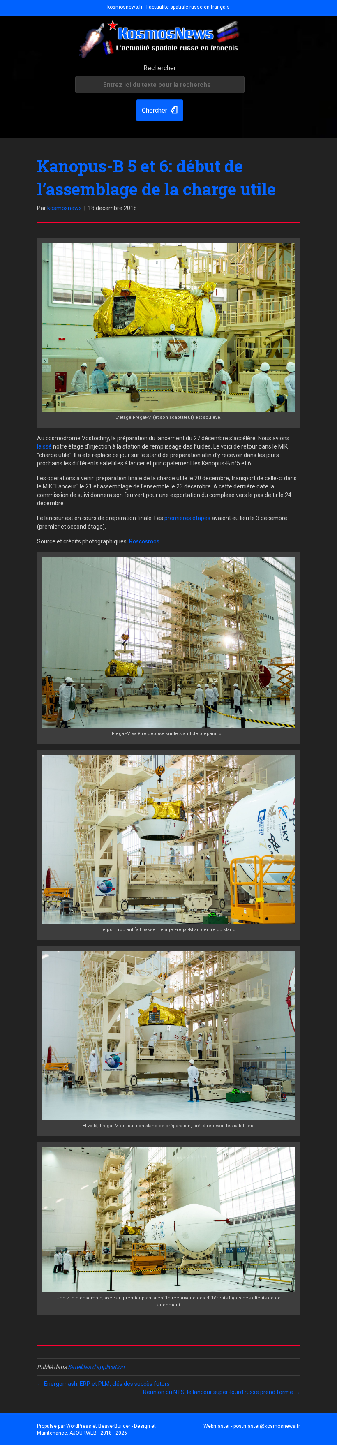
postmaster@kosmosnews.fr (266, 1426)
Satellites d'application (96, 1367)
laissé (44, 446)
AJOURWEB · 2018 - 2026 (98, 1433)
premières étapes (187, 518)
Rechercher (159, 68)
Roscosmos (144, 541)
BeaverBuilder (114, 1426)
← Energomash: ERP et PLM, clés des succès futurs (103, 1383)
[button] (159, 110)
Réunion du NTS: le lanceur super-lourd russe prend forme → (221, 1392)
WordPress (78, 1426)
